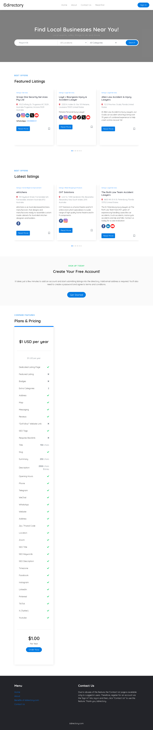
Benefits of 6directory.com (26, 700)
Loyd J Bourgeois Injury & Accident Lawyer (73, 98)
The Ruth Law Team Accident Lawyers (117, 193)
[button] (73, 150)
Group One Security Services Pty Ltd (32, 98)
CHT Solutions (66, 192)
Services (25, 93)
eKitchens (21, 192)
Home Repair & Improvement (31, 188)
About (74, 5)
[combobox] (72, 42)
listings (18, 93)
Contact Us (86, 5)
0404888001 (32, 121)
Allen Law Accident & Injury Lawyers (116, 98)
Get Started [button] (76, 294)
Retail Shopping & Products (73, 188)
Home (64, 5)
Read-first (99, 5)
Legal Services (69, 93)
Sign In (143, 5)
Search (132, 42)
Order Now (34, 649)
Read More (23, 128)
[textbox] (72, 43)
